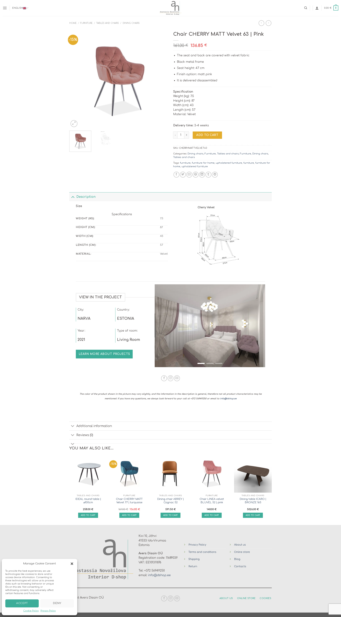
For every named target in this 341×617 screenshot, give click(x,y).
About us (240, 544)
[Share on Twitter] (183, 175)
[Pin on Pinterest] (196, 175)
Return (192, 566)
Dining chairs (131, 23)
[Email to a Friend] (189, 175)
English (17, 8)
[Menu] (5, 8)
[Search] (305, 7)
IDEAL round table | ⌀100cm (88, 501)
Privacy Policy (48, 611)
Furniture (86, 23)
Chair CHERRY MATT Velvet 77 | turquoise (129, 501)
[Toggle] (72, 196)
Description (86, 196)
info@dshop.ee (228, 398)
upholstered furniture (229, 163)
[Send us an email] (177, 378)
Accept (22, 603)
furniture (185, 163)
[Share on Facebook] (176, 175)
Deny (57, 603)
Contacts (240, 566)
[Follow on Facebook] (164, 378)
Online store (242, 552)
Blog (237, 559)
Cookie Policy (31, 611)
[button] (72, 563)
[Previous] (75, 78)
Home (73, 23)
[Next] (161, 78)
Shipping (194, 559)
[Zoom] (74, 123)
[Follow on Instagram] (171, 378)
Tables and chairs (107, 23)
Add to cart (207, 135)
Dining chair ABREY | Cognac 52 (170, 501)
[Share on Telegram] (215, 175)
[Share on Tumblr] (208, 175)
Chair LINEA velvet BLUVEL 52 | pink (212, 501)
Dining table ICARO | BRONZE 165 (253, 501)
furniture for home (203, 163)
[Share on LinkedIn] (202, 175)
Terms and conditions (202, 552)
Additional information (94, 426)
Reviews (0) (84, 435)
